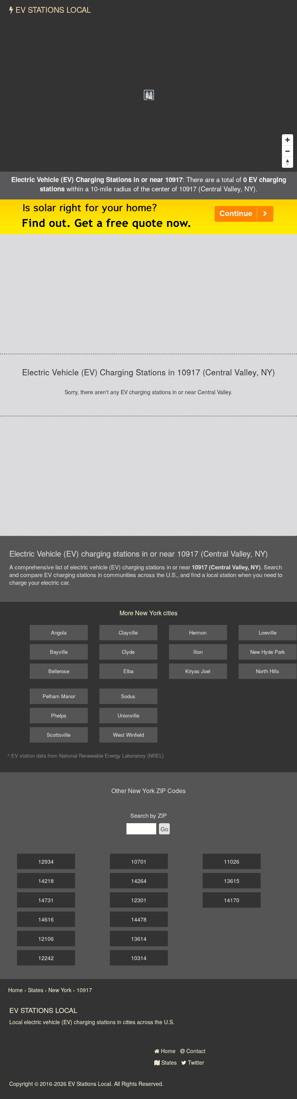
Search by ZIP (148, 815)
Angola (59, 632)
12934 (46, 861)
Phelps (59, 715)
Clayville (128, 632)
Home (167, 1051)
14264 (139, 881)
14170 (231, 900)
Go (164, 829)
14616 (46, 919)
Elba (128, 671)
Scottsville (58, 734)
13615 (231, 881)
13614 (139, 938)
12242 (46, 958)
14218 (46, 881)
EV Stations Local (52, 9)
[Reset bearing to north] (287, 162)
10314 (139, 958)
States (168, 1062)
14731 (46, 900)
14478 (139, 919)
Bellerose (58, 671)
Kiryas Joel (197, 671)
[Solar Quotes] (148, 215)
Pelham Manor (59, 696)
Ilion (198, 651)
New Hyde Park (267, 651)
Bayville (59, 651)
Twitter (195, 1062)
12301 (139, 900)
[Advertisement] (148, 294)
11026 (231, 861)
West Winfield (128, 734)
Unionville (128, 715)
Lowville (268, 632)
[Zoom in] (287, 139)
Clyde (128, 651)
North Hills (267, 671)
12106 (46, 938)
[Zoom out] (287, 151)
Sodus (128, 696)
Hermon (198, 632)
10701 (139, 861)
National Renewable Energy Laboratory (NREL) (111, 755)
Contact (195, 1051)
